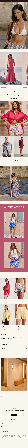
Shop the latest (19, 1)
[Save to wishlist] (12, 156)
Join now (14, 415)
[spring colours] (14, 225)
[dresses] (11, 68)
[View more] (14, 118)
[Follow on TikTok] (11, 419)
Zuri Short (17, 326)
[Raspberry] (4, 329)
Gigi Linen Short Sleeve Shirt (18, 158)
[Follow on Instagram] (14, 419)
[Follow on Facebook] (17, 419)
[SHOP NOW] (14, 25)
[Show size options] (12, 158)
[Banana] (1, 329)
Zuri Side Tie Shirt (4, 326)
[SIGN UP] (14, 183)
